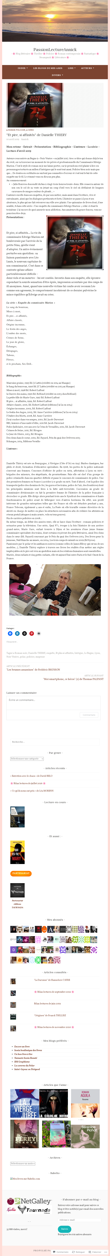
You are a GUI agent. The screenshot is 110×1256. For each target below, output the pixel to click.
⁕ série (30, 130)
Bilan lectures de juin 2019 (47, 1003)
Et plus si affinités (64, 653)
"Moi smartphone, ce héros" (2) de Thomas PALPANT (73, 677)
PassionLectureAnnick (55, 49)
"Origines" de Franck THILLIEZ (50, 1015)
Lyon (97, 653)
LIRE (70, 68)
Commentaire (89, 715)
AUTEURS (86, 68)
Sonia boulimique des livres (28, 1050)
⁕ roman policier (15, 130)
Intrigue (78, 653)
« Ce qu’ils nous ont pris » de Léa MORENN (32, 791)
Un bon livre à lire (23, 1054)
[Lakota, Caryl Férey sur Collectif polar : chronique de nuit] (24, 1135)
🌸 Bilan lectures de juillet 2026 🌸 (28, 783)
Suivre (64, 1229)
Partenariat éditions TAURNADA (17, 904)
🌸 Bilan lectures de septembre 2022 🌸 (54, 992)
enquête (50, 653)
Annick (25, 139)
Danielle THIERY (36, 653)
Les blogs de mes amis (47, 68)
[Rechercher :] (55, 742)
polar (22, 657)
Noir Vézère (12, 657)
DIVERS (56, 75)
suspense (40, 657)
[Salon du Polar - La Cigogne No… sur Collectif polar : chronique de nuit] (53, 1104)
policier (30, 657)
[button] (10, 1201)
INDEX (22, 68)
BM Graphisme (22, 1062)
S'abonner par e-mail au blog (81, 1199)
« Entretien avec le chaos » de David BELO (31, 776)
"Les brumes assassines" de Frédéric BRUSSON (33, 668)
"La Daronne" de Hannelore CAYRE (52, 980)
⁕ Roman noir (20, 653)
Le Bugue (89, 653)
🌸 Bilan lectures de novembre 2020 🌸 (54, 1027)
